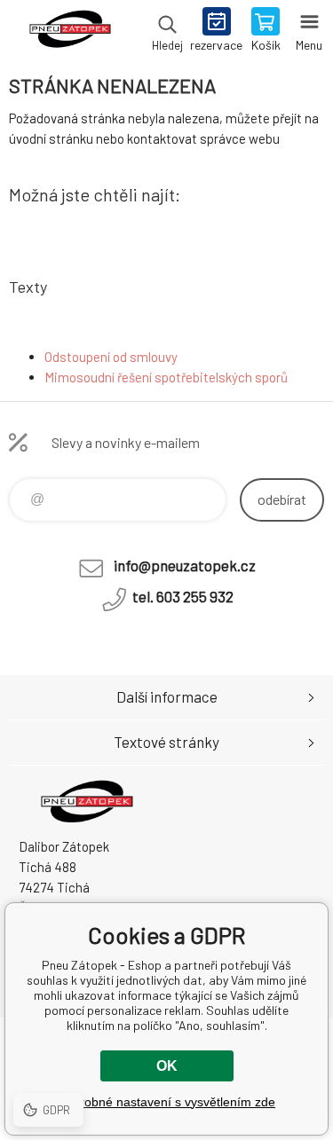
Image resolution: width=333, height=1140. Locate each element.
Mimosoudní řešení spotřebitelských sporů (166, 377)
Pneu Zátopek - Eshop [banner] (70, 31)
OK (167, 1065)
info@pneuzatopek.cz (185, 565)
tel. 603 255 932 (183, 596)
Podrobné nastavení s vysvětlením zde (166, 1102)
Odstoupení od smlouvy (111, 357)
